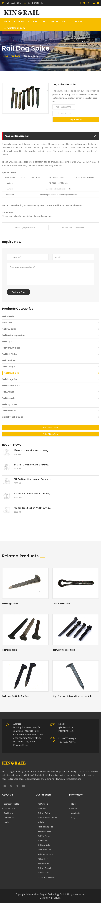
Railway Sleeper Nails (63, 649)
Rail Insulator (9, 410)
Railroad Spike (9, 649)
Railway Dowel (9, 404)
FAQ (64, 21)
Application (76, 813)
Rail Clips (7, 341)
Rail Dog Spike (11, 372)
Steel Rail (7, 322)
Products (32, 21)
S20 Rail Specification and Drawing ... (32, 479)
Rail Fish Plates (9, 354)
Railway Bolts (9, 328)
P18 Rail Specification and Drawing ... (32, 508)
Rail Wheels (8, 316)
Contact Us (76, 21)
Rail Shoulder (9, 398)
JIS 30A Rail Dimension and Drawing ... (33, 493)
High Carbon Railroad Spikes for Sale (72, 696)
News (44, 21)
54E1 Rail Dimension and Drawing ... (31, 464)
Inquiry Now (76, 119)
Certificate (8, 813)
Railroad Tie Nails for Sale (15, 696)
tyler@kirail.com (15, 27)
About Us (19, 21)
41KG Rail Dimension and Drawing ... (32, 450)
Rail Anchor (8, 391)
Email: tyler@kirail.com (25, 227)
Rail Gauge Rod (10, 379)
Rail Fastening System (13, 335)
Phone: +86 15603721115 (73, 227)
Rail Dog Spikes (10, 603)
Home (7, 21)
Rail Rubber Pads (11, 385)
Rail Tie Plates (9, 360)
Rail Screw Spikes (11, 347)
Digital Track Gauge (12, 416)
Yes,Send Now (18, 292)
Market (54, 21)
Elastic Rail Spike (61, 603)
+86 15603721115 (63, 107)
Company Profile (11, 803)
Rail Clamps (8, 366)
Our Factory (9, 808)
